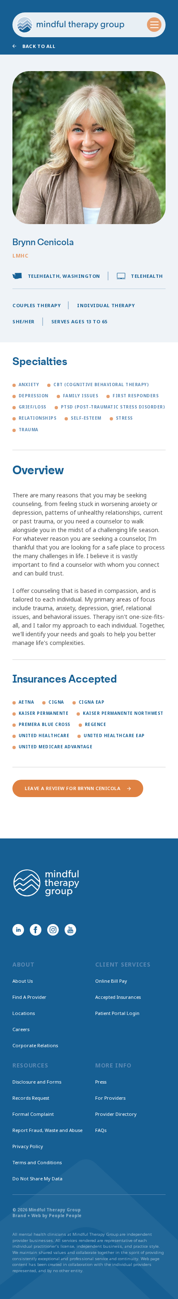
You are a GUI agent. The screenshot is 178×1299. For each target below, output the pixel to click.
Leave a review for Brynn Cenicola (72, 788)
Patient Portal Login (117, 1013)
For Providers (110, 1098)
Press (100, 1082)
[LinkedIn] (18, 930)
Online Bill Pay (111, 981)
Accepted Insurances (118, 997)
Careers (20, 1029)
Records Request (30, 1098)
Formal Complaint (33, 1114)
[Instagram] (53, 930)
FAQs (100, 1130)
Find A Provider (29, 997)
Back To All (38, 46)
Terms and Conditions (37, 1162)
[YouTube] (70, 930)
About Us (22, 981)
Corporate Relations (35, 1045)
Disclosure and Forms (36, 1082)
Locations (23, 1013)
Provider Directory (116, 1114)
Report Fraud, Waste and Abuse (47, 1130)
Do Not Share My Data (37, 1178)
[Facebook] (35, 930)
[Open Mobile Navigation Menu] (154, 24)
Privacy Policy (27, 1146)
